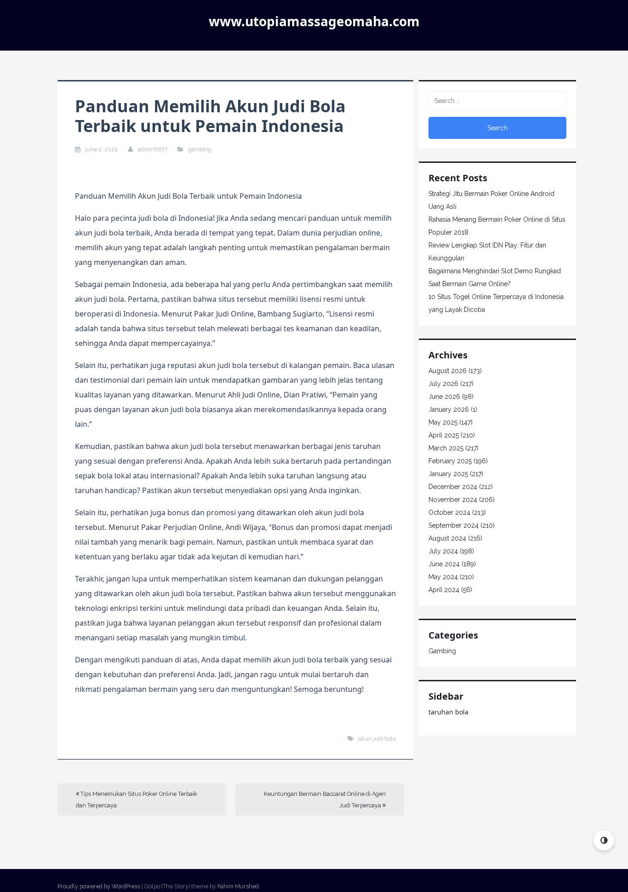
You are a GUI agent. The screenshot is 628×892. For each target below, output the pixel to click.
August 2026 (447, 370)
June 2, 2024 (102, 149)
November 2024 (452, 499)
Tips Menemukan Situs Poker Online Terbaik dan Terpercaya (136, 799)
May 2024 (443, 577)
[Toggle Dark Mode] (604, 840)
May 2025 (442, 422)
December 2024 (452, 486)
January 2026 (448, 409)
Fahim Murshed (238, 886)
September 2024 (453, 525)
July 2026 (443, 383)
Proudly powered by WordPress (98, 886)
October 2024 (449, 512)
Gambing (199, 149)
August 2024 (447, 538)
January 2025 (448, 474)
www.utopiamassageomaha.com (314, 21)
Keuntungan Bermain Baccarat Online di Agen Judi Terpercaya (325, 799)
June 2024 (444, 564)
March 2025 (445, 448)
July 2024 (443, 551)
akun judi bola (377, 738)
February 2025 (450, 461)
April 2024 (443, 589)
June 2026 (444, 396)
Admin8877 (152, 149)
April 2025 (443, 435)
